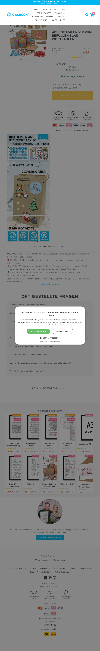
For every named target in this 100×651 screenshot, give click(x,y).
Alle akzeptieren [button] (38, 331)
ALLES (62, 20)
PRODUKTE (63, 17)
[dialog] (50, 326)
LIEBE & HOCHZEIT (43, 13)
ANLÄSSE (50, 17)
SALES (54, 20)
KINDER (53, 10)
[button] (50, 337)
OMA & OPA (60, 13)
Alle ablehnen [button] (62, 331)
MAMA (37, 10)
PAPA (45, 10)
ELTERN (63, 10)
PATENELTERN (37, 17)
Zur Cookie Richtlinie (54, 325)
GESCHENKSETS (41, 20)
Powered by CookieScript (50, 342)
